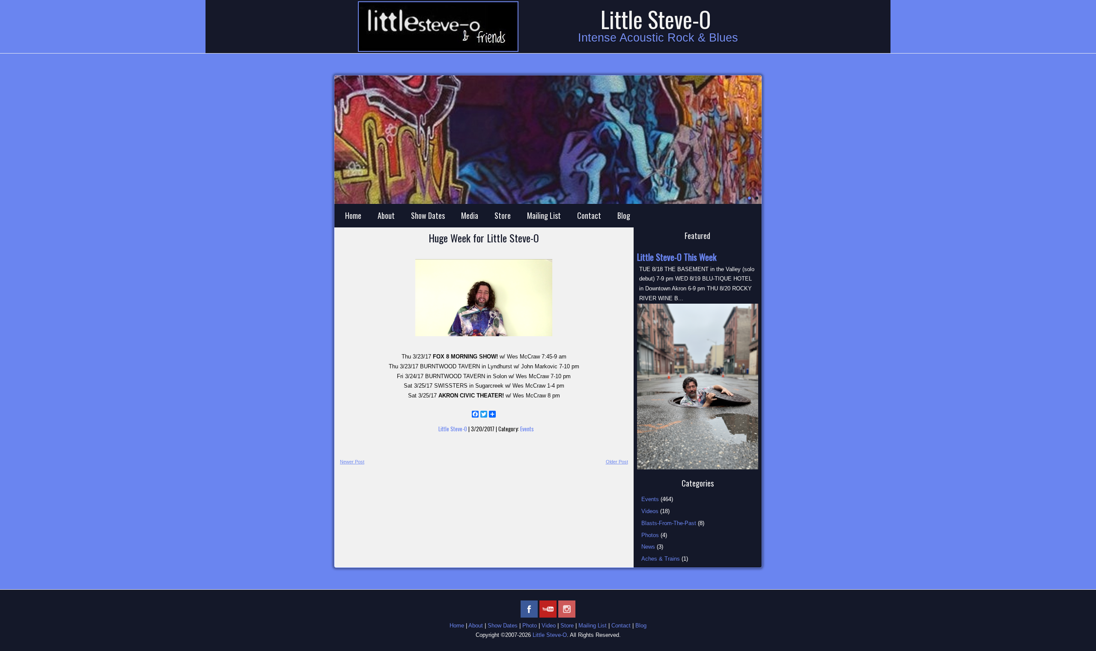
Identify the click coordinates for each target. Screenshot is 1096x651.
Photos (650, 535)
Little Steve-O (656, 19)
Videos (649, 511)
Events (527, 428)
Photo (529, 625)
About (386, 215)
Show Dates (428, 215)
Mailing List (544, 215)
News (648, 546)
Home (353, 215)
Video (549, 625)
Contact (589, 215)
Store (502, 215)
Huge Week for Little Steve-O (484, 237)
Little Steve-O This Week (676, 257)
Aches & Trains (660, 558)
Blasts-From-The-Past (668, 523)
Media (469, 215)
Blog (623, 215)
